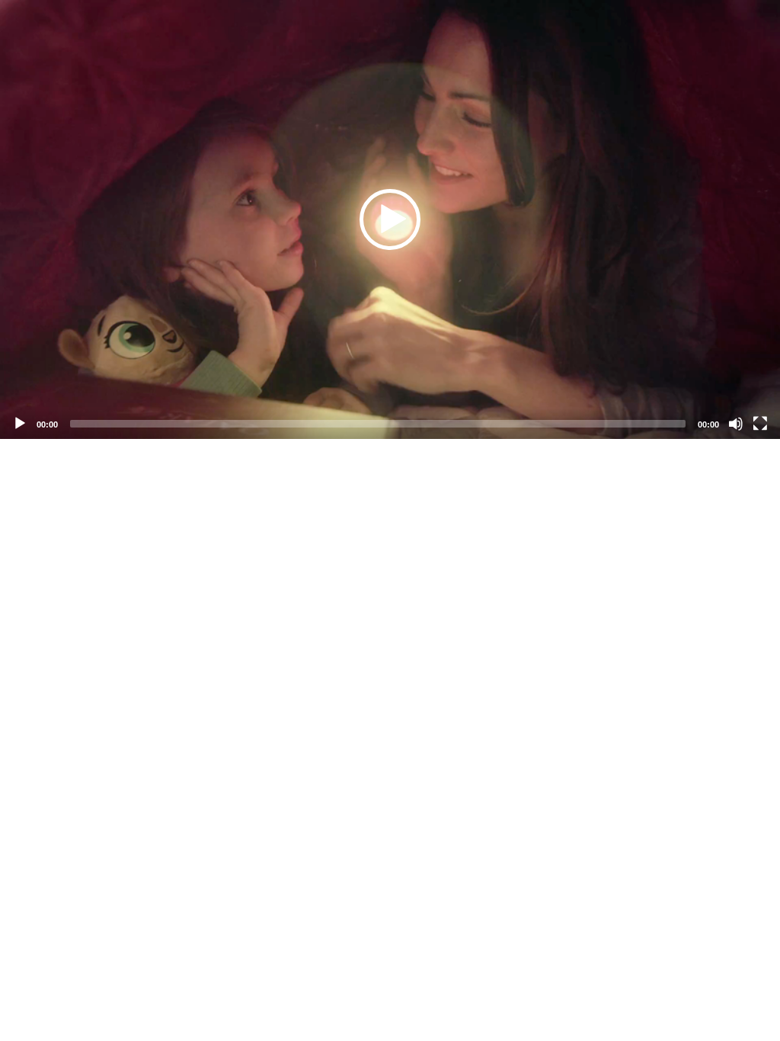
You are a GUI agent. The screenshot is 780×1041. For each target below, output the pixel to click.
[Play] (19, 423)
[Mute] (735, 423)
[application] (390, 219)
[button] (390, 219)
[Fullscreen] (760, 423)
